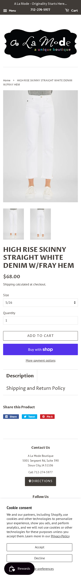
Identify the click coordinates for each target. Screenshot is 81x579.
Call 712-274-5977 (40, 472)
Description (20, 376)
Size (6, 295)
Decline (39, 558)
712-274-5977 (40, 10)
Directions (42, 481)
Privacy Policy (60, 536)
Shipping (9, 284)
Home (6, 80)
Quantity (9, 313)
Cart (74, 11)
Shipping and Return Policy (35, 388)
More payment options (40, 360)
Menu (12, 10)
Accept (39, 547)
